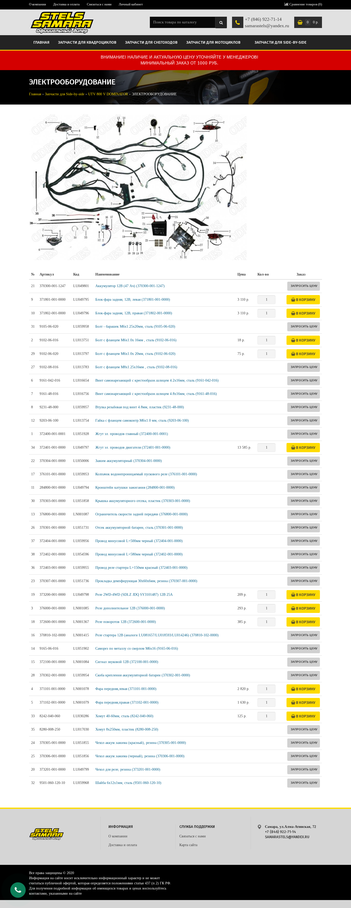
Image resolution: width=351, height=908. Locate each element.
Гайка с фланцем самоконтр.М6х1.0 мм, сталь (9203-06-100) (142, 420)
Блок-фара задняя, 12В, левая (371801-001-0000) (132, 299)
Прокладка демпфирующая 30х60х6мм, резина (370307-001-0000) (146, 581)
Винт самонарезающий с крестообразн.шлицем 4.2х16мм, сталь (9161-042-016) (157, 380)
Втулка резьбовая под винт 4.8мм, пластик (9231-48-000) (139, 407)
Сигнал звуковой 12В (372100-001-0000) (126, 662)
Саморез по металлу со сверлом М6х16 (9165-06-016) (136, 648)
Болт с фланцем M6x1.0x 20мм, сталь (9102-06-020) (135, 354)
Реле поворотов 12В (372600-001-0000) (125, 622)
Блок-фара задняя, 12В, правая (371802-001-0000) (133, 313)
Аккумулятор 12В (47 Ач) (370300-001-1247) (130, 286)
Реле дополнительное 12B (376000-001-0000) (130, 608)
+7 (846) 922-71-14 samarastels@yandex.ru (267, 23)
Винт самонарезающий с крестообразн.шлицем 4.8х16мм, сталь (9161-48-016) (156, 394)
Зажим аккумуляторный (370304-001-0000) (128, 461)
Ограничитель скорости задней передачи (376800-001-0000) (141, 514)
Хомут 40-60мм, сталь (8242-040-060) (124, 716)
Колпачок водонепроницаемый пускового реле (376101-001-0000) (146, 474)
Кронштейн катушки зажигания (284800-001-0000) (135, 487)
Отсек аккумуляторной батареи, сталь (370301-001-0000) (139, 527)
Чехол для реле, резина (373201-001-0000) (127, 769)
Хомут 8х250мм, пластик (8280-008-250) (126, 729)
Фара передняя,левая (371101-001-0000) (125, 689)
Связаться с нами (99, 4)
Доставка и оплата (66, 4)
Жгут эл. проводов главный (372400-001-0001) (131, 434)
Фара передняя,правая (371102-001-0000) (127, 702)
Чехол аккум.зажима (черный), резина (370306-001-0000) (139, 756)
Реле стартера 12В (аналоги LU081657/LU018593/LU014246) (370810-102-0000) (157, 635)
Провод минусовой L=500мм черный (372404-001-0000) (139, 541)
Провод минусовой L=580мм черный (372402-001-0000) (139, 554)
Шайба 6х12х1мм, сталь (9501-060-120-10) (128, 783)
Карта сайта (188, 845)
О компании (37, 4)
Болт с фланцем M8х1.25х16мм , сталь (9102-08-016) (136, 367)
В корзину (305, 299)
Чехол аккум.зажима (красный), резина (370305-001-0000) (140, 743)
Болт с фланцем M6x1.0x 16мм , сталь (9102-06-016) (136, 340)
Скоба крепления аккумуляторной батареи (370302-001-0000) (142, 675)
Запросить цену (304, 285)
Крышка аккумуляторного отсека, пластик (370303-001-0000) (142, 501)
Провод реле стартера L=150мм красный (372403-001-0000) (141, 568)
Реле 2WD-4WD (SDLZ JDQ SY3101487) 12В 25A (134, 595)
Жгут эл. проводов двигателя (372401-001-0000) (132, 447)
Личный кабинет (131, 4)
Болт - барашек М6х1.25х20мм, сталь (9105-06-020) (135, 326)
